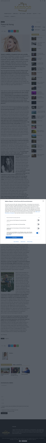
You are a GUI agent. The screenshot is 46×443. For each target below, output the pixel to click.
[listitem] (23, 217)
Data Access (23, 241)
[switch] (37, 220)
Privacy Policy (29, 241)
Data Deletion (16, 241)
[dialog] (23, 221)
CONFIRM (14, 237)
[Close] (44, 201)
